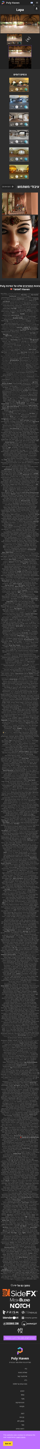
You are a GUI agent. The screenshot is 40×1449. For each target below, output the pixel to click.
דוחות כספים (20, 1429)
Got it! (8, 1443)
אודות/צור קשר (22, 1376)
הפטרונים (28, 286)
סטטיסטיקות (20, 1402)
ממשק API (20, 1421)
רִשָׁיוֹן (22, 1413)
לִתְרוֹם (22, 1391)
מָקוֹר (22, 1399)
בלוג (25, 1380)
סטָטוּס (22, 1406)
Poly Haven (12, 2)
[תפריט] (37, 2)
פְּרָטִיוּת (22, 1417)
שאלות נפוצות (22, 1372)
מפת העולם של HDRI (20, 1384)
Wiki (22, 1395)
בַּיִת (26, 1369)
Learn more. (21, 1437)
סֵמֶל (22, 1425)
